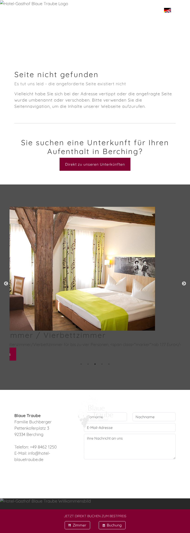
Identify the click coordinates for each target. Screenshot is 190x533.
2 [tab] (88, 364)
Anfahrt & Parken (34, 30)
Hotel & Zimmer (72, 16)
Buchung (112, 525)
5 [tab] (109, 364)
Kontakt (144, 45)
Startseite (21, 16)
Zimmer (77, 525)
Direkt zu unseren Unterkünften (95, 164)
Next (184, 283)
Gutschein (21, 45)
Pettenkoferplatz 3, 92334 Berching (108, 474)
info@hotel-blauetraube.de (95, 468)
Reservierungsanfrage (111, 30)
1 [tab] (81, 364)
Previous (6, 283)
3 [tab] (95, 364)
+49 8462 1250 (102, 462)
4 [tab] (102, 364)
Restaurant (126, 16)
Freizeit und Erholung (84, 45)
